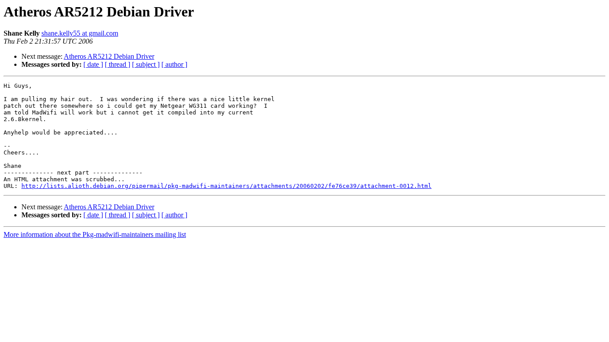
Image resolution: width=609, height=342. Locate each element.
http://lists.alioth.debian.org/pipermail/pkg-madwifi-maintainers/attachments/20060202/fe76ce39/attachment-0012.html (226, 186)
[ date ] (93, 64)
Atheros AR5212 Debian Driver (109, 56)
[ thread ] (117, 64)
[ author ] (174, 64)
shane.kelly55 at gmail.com (79, 33)
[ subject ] (146, 64)
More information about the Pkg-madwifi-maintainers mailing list (95, 234)
